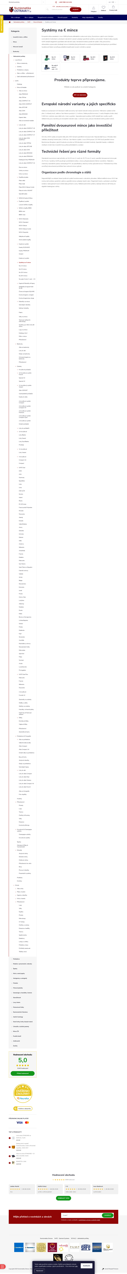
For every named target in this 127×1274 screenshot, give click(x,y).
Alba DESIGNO (23, 114)
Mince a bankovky (22, 63)
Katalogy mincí (23, 333)
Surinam (21, 660)
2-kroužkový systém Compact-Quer (25, 416)
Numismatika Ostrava (46, 1238)
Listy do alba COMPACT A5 (27, 128)
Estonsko (21, 587)
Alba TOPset (22, 97)
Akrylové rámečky (24, 760)
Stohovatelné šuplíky (25, 240)
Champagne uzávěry (25, 834)
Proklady (21, 445)
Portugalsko (22, 670)
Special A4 (22, 378)
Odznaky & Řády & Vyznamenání (22, 846)
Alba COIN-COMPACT (25, 104)
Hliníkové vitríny (23, 860)
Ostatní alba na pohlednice (26, 753)
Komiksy (19, 881)
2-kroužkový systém (25, 421)
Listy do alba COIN (24, 150)
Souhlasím (86, 1266)
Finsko (21, 594)
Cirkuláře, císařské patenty (21, 1026)
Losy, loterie (16, 1002)
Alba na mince (23, 91)
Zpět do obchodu (80, 95)
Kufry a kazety (21, 898)
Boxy (20, 867)
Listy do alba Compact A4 (26, 783)
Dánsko (21, 537)
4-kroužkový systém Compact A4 (25, 407)
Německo (21, 547)
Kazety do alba (23, 397)
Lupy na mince (23, 330)
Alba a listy (20, 888)
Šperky (19, 842)
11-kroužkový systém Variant (25, 386)
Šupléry (21, 912)
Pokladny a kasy (23, 945)
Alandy (21, 517)
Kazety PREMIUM (24, 251)
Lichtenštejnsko (23, 620)
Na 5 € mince (22, 269)
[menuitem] (15, 17)
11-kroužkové (23, 449)
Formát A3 (22, 695)
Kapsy (20, 312)
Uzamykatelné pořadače (26, 394)
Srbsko (21, 624)
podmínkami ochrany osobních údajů (89, 1220)
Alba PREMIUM (23, 94)
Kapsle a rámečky (22, 895)
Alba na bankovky (24, 347)
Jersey (20, 577)
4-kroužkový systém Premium (25, 411)
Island (20, 497)
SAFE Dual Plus (23, 674)
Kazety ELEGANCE (24, 247)
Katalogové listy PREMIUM (26, 160)
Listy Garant (22, 438)
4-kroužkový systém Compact (25, 402)
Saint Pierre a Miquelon (25, 567)
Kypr (20, 634)
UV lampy (22, 922)
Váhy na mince (23, 317)
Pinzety (21, 805)
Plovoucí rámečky (24, 870)
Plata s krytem (21, 892)
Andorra (21, 544)
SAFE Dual (22, 467)
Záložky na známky (24, 706)
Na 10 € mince (23, 272)
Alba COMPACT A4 (24, 101)
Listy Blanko (22, 435)
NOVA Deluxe (23, 225)
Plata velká (22, 180)
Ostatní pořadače (24, 424)
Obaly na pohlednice (25, 764)
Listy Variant (22, 452)
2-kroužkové (22, 692)
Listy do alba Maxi (24, 777)
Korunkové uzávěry (24, 838)
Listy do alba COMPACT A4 (27, 163)
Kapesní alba (22, 117)
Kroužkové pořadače (25, 370)
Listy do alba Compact (25, 774)
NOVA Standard (23, 222)
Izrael (20, 590)
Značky (15, 1046)
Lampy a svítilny (23, 942)
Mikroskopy (22, 918)
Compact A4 (22, 460)
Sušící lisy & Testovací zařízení (25, 713)
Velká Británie (23, 524)
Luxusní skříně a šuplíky (26, 205)
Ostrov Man (22, 597)
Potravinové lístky (18, 1007)
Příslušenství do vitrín (25, 863)
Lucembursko (23, 667)
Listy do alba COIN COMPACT (24, 139)
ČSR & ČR (22, 491)
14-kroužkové (23, 431)
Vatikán (21, 574)
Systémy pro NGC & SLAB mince (26, 325)
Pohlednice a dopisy (23, 70)
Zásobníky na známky (25, 699)
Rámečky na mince (24, 301)
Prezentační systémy (25, 873)
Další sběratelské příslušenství (25, 76)
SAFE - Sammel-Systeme (61, 1238)
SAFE (16, 81)
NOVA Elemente (23, 219)
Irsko (20, 484)
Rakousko (22, 560)
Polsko (21, 627)
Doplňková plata (23, 177)
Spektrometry (23, 935)
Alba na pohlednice (24, 739)
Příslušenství (22, 340)
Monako (21, 511)
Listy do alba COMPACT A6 (27, 131)
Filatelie (15, 983)
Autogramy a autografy (20, 978)
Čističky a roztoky (24, 925)
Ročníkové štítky (23, 721)
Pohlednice (16, 959)
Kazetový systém (24, 244)
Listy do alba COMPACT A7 (27, 135)
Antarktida (22, 551)
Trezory (21, 812)
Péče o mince (23, 336)
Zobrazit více (63, 1198)
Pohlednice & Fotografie (24, 736)
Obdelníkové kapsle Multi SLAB (26, 287)
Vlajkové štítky (23, 724)
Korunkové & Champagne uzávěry (24, 830)
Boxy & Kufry (22, 757)
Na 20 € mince (23, 276)
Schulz (17, 885)
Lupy (20, 809)
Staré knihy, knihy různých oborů (23, 1022)
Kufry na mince (23, 174)
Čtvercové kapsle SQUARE (26, 291)
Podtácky (19, 878)
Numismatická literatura (20, 1012)
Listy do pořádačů (24, 428)
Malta (20, 614)
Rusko (21, 610)
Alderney (21, 604)
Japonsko (21, 653)
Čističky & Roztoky (24, 815)
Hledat (76, 10)
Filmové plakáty (18, 988)
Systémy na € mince (25, 262)
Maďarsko (22, 630)
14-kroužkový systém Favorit (25, 373)
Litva (20, 487)
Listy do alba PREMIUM (26, 156)
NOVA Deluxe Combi (25, 229)
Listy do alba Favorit (25, 787)
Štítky (20, 718)
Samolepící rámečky (24, 305)
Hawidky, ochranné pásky (26, 709)
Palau (20, 657)
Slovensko (22, 637)
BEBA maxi (22, 215)
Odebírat (107, 1215)
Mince (15, 42)
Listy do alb (22, 125)
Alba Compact (23, 746)
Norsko (21, 494)
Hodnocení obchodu (63, 1175)
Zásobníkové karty (24, 732)
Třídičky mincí (23, 952)
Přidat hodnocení (23, 1073)
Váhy (20, 819)
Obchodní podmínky (14, 2)
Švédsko (21, 607)
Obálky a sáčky (23, 703)
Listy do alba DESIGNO (25, 153)
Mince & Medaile (21, 87)
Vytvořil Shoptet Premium (111, 1269)
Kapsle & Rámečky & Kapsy (27, 283)
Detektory (22, 938)
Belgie (20, 580)
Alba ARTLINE (23, 107)
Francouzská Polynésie (25, 507)
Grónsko (21, 534)
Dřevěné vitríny (23, 857)
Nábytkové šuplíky (24, 236)
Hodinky (19, 799)
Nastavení (39, 1271)
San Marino (22, 564)
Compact (21, 463)
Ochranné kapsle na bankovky (24, 358)
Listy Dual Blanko (24, 441)
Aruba (20, 663)
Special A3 (22, 381)
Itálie (20, 541)
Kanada (21, 521)
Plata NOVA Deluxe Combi (26, 187)
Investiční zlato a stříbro (20, 37)
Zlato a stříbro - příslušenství (25, 73)
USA (20, 474)
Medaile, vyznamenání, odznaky (22, 964)
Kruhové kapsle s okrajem (26, 295)
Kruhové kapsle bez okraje (26, 298)
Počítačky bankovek (24, 948)
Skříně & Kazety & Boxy (25, 198)
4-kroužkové (22, 457)
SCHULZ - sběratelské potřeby (80, 1238)
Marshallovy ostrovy (24, 643)
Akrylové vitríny (23, 853)
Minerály (19, 850)
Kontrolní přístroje (24, 825)
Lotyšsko (21, 600)
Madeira (21, 557)
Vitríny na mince (23, 170)
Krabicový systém (24, 258)
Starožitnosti (17, 997)
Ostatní (21, 254)
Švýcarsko (22, 514)
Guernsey (21, 477)
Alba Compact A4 (24, 749)
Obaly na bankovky (24, 354)
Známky (19, 67)
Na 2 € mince (22, 266)
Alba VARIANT (23, 390)
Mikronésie (22, 650)
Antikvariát (16, 1041)
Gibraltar (21, 531)
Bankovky (16, 51)
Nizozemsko (22, 584)
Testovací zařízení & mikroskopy (24, 320)
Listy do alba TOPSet (25, 143)
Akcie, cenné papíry (19, 973)
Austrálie (21, 640)
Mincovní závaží (18, 47)
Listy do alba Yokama (25, 780)
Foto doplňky (22, 794)
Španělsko (22, 481)
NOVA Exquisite (23, 232)
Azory (20, 527)
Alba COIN (22, 111)
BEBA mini (22, 211)
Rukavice (21, 822)
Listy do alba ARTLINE (25, 146)
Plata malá (22, 184)
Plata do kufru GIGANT (25, 190)
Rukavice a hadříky (24, 928)
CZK (113, 2)
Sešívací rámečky (24, 308)
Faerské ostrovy (23, 570)
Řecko (20, 501)
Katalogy (19, 84)
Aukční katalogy (18, 1017)
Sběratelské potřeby (19, 56)
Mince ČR (16, 1031)
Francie (21, 554)
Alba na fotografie (24, 791)
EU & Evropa (22, 504)
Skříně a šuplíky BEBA (25, 208)
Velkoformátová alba (25, 743)
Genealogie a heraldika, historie (22, 993)
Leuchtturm (18, 60)
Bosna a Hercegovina (25, 617)
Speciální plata (23, 194)
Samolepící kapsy (24, 767)
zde (76, 1266)
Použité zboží (17, 1036)
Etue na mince (23, 167)
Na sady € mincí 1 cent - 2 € (27, 279)
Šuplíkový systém (24, 201)
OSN (20, 471)
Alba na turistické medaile (26, 121)
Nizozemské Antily (24, 647)
